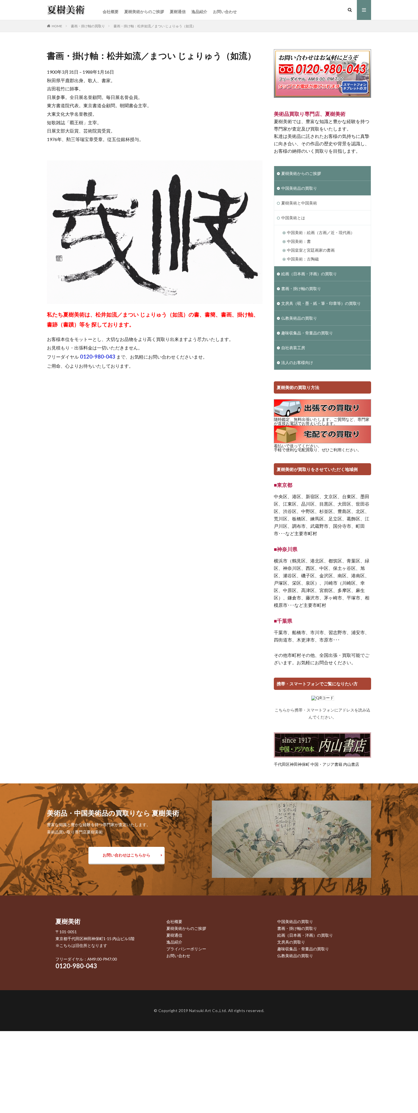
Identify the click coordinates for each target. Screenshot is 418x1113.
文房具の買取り (291, 942)
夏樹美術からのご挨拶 (144, 11)
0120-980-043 (76, 966)
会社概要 (111, 11)
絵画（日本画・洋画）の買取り (309, 273)
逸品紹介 (199, 11)
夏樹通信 (178, 11)
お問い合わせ (225, 11)
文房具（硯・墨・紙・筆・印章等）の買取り (321, 303)
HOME (57, 26)
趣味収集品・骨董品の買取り (307, 332)
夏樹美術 (67, 921)
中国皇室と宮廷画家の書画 (311, 250)
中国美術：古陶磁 (303, 258)
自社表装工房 (293, 347)
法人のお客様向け (297, 362)
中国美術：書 (299, 241)
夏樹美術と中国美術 (299, 202)
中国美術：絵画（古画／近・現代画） (321, 232)
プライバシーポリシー (186, 948)
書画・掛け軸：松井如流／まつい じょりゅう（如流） (154, 26)
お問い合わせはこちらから (126, 855)
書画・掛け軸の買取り (88, 26)
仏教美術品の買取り (299, 318)
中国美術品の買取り (299, 188)
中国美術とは (293, 217)
